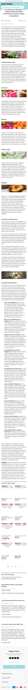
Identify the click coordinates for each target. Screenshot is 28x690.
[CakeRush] (6, 5)
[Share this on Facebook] (11, 566)
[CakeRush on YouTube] (13, 658)
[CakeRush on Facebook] (10, 658)
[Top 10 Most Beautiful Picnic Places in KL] (14, 595)
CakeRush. (8, 687)
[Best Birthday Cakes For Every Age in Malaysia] (14, 579)
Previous (20, 20)
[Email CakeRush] (18, 658)
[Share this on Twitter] (8, 566)
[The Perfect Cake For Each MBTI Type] (14, 619)
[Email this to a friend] (19, 566)
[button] (3, 501)
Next (25, 20)
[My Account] (23, 4)
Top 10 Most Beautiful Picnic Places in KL (13, 600)
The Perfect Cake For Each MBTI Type (12, 624)
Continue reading (5, 590)
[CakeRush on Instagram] (15, 658)
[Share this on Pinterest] (15, 566)
